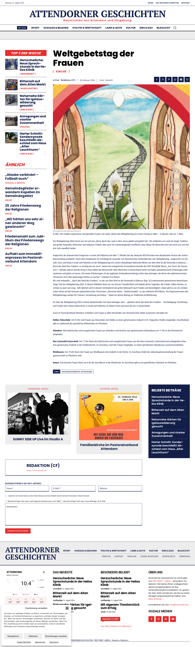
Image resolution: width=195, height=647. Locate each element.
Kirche (8, 200)
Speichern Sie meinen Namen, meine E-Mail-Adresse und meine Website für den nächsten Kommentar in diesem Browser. (49, 496)
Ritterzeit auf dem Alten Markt (33, 83)
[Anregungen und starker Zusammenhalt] (11, 120)
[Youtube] (173, 619)
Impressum (54, 642)
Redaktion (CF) (68, 80)
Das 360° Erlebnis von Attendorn (116, 626)
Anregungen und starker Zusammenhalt (168, 434)
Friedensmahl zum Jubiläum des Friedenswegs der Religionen (25, 240)
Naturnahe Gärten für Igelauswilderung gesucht (32, 101)
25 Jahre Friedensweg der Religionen (23, 207)
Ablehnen (33, 636)
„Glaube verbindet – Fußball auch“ (21, 177)
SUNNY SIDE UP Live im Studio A (38, 439)
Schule (103, 612)
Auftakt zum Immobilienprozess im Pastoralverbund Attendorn (24, 258)
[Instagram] (158, 619)
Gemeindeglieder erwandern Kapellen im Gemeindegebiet (22, 192)
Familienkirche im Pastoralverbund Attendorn (109, 447)
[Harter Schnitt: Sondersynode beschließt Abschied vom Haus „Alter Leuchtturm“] (11, 137)
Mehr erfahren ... (156, 599)
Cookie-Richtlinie (24, 642)
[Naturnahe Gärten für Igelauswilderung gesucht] (11, 100)
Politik (25, 127)
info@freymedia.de (179, 604)
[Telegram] (181, 79)
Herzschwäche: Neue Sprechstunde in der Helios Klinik (33, 65)
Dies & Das (26, 110)
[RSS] (166, 619)
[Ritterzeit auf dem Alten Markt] (11, 84)
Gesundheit (28, 74)
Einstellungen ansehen (56, 636)
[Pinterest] (169, 79)
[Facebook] (156, 79)
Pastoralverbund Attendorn (77, 371)
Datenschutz (40, 642)
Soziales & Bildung (15, 183)
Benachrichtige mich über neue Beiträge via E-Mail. (84, 501)
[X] (162, 79)
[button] (67, 608)
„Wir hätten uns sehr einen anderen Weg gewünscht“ (24, 223)
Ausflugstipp (29, 88)
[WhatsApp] (175, 79)
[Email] (187, 79)
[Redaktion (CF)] (17, 467)
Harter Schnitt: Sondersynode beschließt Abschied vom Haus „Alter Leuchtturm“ (33, 142)
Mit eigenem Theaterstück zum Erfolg (120, 606)
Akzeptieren (13, 636)
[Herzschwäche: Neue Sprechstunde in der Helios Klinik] (11, 64)
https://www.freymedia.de (36, 470)
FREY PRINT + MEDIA (162, 581)
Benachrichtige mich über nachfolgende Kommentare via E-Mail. (34, 501)
